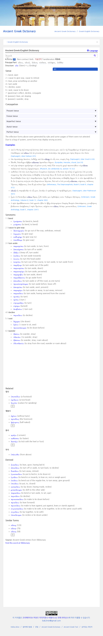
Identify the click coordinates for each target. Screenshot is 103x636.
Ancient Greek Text (71, 627)
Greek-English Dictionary (89, 31)
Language (93, 51)
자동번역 (38, 59)
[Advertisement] (75, 89)
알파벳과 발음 (27, 627)
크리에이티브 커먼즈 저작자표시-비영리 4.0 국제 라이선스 (45, 618)
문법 (36, 627)
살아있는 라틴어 (87, 627)
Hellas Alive (15, 627)
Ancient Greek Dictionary (19, 31)
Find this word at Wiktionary (17, 543)
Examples (10, 145)
